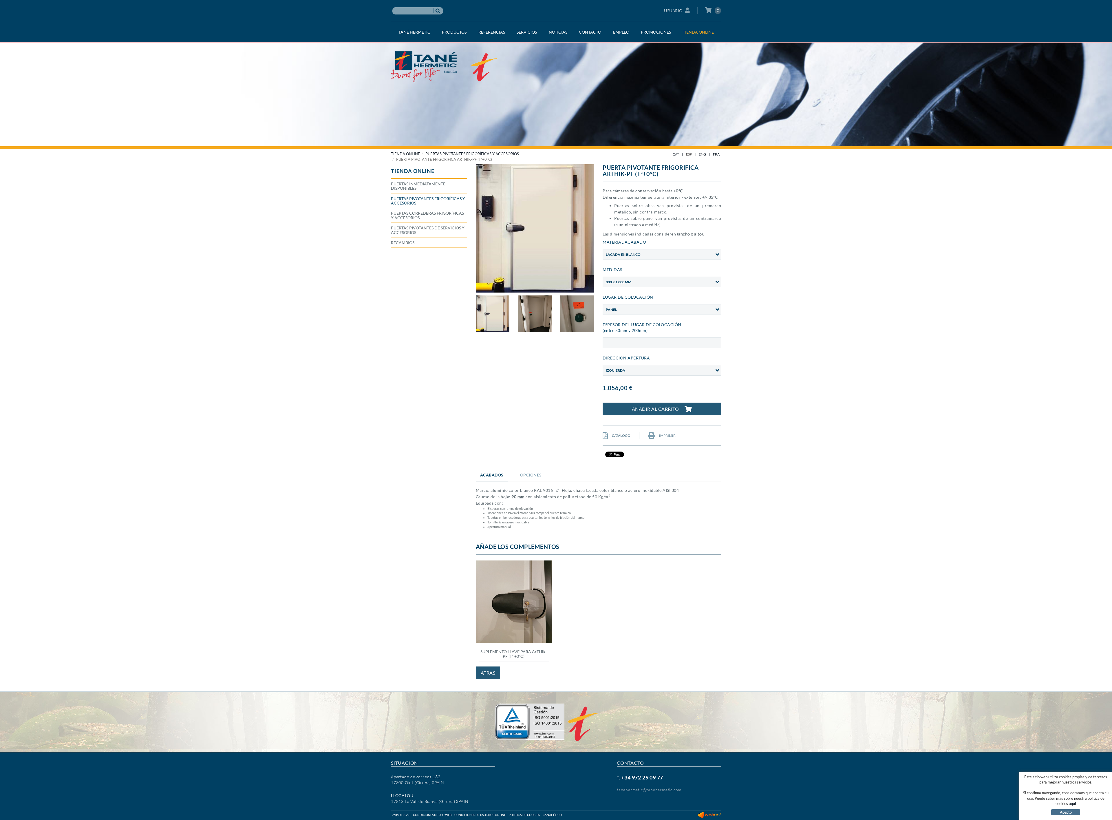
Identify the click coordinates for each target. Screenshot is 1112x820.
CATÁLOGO (620, 435)
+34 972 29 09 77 (642, 777)
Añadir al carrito (655, 409)
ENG (702, 154)
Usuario (673, 10)
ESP (689, 154)
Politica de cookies (524, 815)
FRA (716, 154)
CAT (676, 154)
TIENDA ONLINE (405, 153)
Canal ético (552, 815)
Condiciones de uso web (432, 815)
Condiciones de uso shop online (480, 815)
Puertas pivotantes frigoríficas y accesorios (472, 153)
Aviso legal (401, 815)
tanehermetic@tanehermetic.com (649, 789)
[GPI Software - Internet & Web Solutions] (709, 815)
